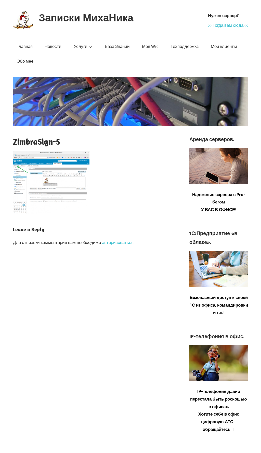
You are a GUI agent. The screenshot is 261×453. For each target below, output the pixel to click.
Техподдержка (185, 46)
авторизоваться (118, 242)
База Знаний (117, 46)
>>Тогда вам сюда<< (228, 25)
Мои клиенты (224, 46)
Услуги (80, 46)
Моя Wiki (150, 46)
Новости (53, 46)
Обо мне (25, 61)
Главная (25, 46)
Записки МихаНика (86, 17)
